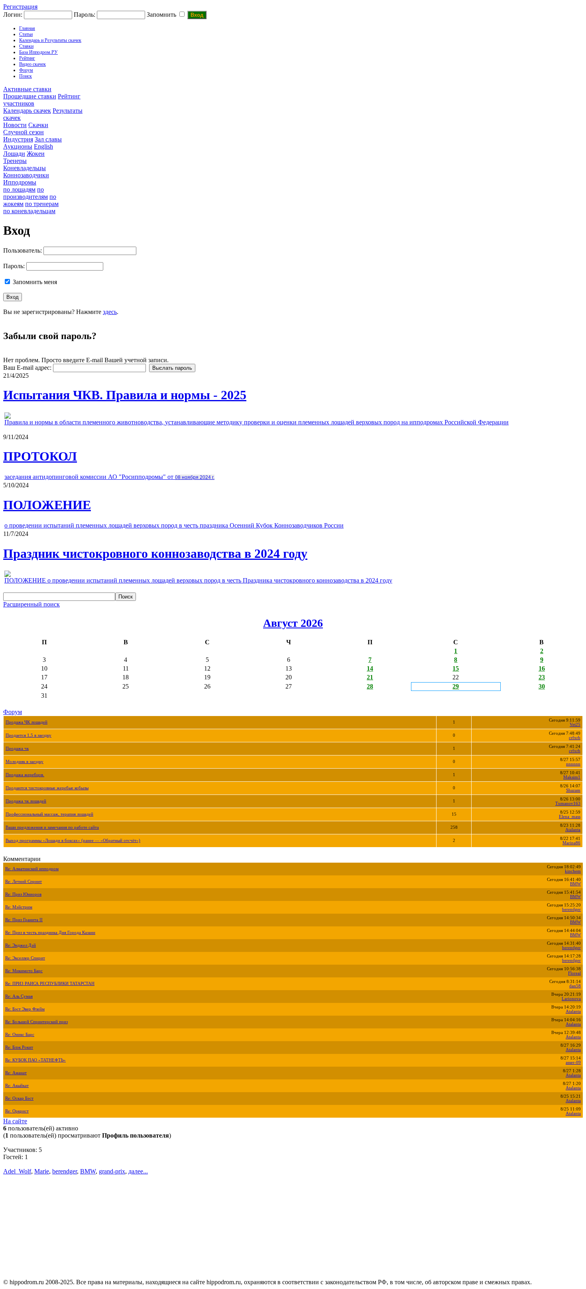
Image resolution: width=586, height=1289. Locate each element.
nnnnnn (573, 764)
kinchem (573, 871)
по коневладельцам (29, 211)
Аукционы (17, 146)
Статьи (26, 34)
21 (370, 677)
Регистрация (20, 6)
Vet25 (575, 724)
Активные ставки (27, 89)
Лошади (14, 153)
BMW (575, 884)
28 (370, 686)
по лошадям (19, 189)
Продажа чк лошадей (26, 801)
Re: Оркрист (17, 1111)
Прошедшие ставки (29, 96)
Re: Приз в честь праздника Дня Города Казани (50, 932)
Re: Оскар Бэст (19, 1098)
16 (542, 668)
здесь (110, 311)
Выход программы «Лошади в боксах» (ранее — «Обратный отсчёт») (73, 840)
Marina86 (571, 843)
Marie (41, 1171)
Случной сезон (23, 132)
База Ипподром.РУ (38, 52)
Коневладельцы (24, 168)
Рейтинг (27, 58)
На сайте (15, 1121)
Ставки (26, 46)
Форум (26, 70)
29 (455, 686)
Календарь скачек (27, 110)
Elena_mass (569, 816)
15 (455, 668)
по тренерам (42, 203)
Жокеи (36, 153)
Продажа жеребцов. (25, 775)
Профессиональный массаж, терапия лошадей (49, 814)
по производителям (25, 193)
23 (542, 677)
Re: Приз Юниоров (23, 894)
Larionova (571, 999)
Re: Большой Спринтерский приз (36, 1022)
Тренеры (15, 160)
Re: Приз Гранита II (24, 920)
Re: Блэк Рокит (19, 1047)
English (43, 146)
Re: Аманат (16, 1073)
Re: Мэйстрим (18, 907)
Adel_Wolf (17, 1171)
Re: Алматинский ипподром (32, 869)
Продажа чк (17, 748)
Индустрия (18, 139)
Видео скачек (32, 64)
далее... (138, 1171)
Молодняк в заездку (24, 761)
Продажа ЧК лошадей (26, 722)
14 (370, 668)
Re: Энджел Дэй (20, 945)
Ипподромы (19, 182)
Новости (15, 125)
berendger (571, 909)
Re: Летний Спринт (23, 881)
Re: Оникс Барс (19, 1034)
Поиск (25, 76)
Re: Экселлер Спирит (25, 958)
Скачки (38, 125)
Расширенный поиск (31, 604)
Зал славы (48, 139)
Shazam (573, 790)
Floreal (574, 973)
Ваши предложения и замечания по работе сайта (52, 827)
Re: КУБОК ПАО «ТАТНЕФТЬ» (35, 1060)
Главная (27, 28)
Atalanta (572, 830)
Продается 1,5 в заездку (28, 735)
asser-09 (573, 1062)
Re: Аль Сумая (19, 996)
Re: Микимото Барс (24, 971)
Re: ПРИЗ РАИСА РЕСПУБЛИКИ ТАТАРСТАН (49, 983)
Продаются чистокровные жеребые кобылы (47, 788)
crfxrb (574, 738)
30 (542, 686)
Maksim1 (571, 777)
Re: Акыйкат (17, 1085)
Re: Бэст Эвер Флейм (25, 1009)
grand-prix (112, 1171)
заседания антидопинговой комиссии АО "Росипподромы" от (109, 476)
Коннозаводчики (26, 175)
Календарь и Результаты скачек (50, 40)
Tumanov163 (567, 803)
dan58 (575, 986)
